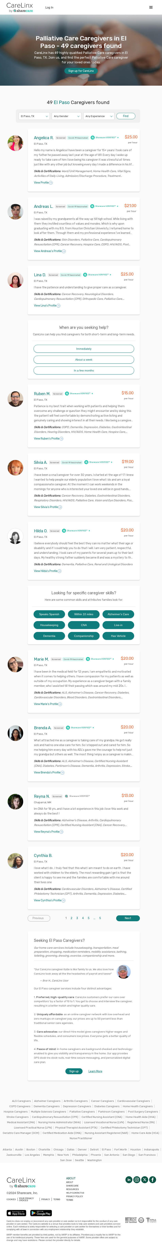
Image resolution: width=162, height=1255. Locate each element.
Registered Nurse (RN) (141, 1122)
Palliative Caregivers (82, 1111)
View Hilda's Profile (45, 571)
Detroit (94, 1149)
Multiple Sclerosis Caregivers (48, 1111)
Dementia (49, 635)
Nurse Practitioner (81, 1138)
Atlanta (7, 1149)
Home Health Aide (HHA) (140, 1116)
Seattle (79, 1160)
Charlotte (44, 1149)
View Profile (41, 182)
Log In (49, 7)
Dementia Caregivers (47, 1106)
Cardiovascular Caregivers (133, 1100)
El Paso (106, 1149)
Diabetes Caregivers (107, 1106)
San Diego (129, 1154)
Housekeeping (49, 625)
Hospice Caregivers (16, 1111)
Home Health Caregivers (138, 1106)
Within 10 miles (83, 614)
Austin (19, 1149)
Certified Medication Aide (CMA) (62, 1132)
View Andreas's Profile (48, 251)
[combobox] (21, 116)
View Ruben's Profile (46, 438)
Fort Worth (120, 1149)
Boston (30, 1149)
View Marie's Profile (46, 704)
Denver (82, 1149)
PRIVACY (45, 1199)
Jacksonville (14, 1154)
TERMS (56, 1199)
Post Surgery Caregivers (143, 1111)
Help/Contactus (75, 1192)
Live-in (118, 625)
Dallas (70, 1149)
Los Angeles (32, 1154)
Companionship (84, 635)
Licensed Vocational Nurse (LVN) (104, 1122)
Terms (69, 1200)
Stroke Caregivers (18, 1116)
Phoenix (96, 1154)
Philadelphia (80, 1154)
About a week (83, 359)
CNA (84, 625)
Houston (135, 1149)
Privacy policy (74, 1196)
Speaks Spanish (49, 614)
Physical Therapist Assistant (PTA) (76, 1127)
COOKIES (11, 1199)
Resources (72, 1189)
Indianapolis (151, 1149)
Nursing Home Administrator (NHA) (59, 1122)
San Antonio (111, 1154)
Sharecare (72, 1185)
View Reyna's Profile (46, 831)
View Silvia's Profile (46, 507)
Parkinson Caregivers (111, 1111)
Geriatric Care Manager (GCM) (21, 1132)
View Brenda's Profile (47, 772)
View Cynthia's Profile (47, 900)
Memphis (48, 1154)
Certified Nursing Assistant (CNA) (102, 1116)
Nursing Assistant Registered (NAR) (106, 1132)
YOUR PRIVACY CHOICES (26, 1199)
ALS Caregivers (21, 1100)
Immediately (83, 348)
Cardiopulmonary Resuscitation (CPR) (55, 1116)
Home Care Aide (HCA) (145, 1132)
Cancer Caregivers (102, 1100)
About (69, 1182)
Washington (94, 1160)
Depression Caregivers (77, 1106)
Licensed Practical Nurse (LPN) (33, 1127)
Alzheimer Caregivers (47, 1100)
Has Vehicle (118, 635)
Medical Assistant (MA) (21, 1122)
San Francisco (147, 1154)
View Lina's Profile (45, 305)
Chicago (59, 1149)
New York (63, 1154)
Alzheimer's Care (118, 614)
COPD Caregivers (19, 1106)
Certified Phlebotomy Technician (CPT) (124, 1127)
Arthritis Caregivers (76, 1100)
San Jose (66, 1160)
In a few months (84, 370)
